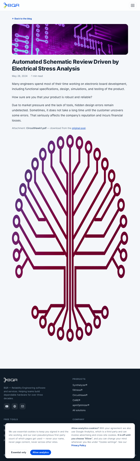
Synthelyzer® (80, 385)
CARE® (76, 400)
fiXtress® (77, 390)
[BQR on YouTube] (7, 406)
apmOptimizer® (81, 405)
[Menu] (132, 5)
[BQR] (15, 406)
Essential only (18, 452)
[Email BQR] (22, 406)
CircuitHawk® (80, 395)
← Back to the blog (22, 18)
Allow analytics (41, 452)
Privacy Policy (78, 445)
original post (79, 128)
